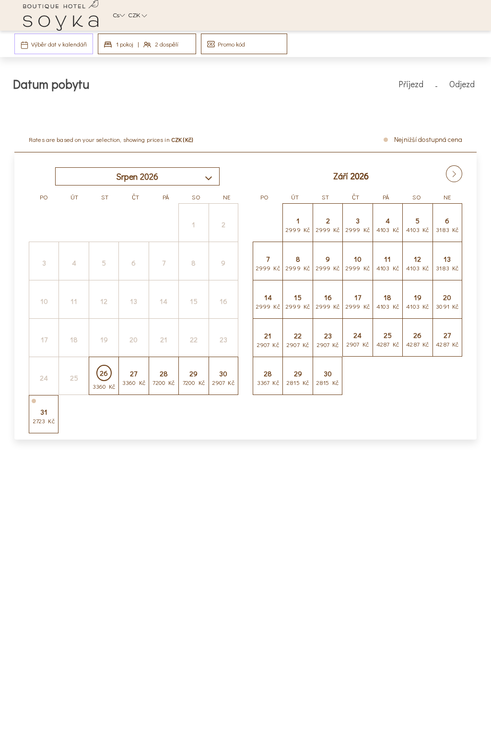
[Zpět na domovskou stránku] (60, 15)
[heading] (166, 87)
